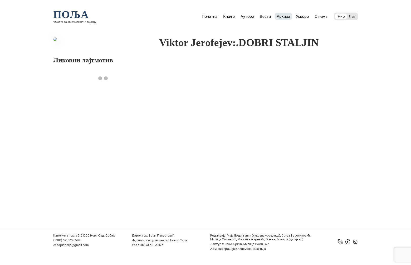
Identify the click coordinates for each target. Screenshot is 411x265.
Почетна (209, 16)
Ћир (341, 16)
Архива (283, 16)
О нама (321, 16)
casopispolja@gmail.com (71, 245)
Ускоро (302, 16)
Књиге (229, 16)
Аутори (247, 16)
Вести (265, 16)
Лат (352, 16)
